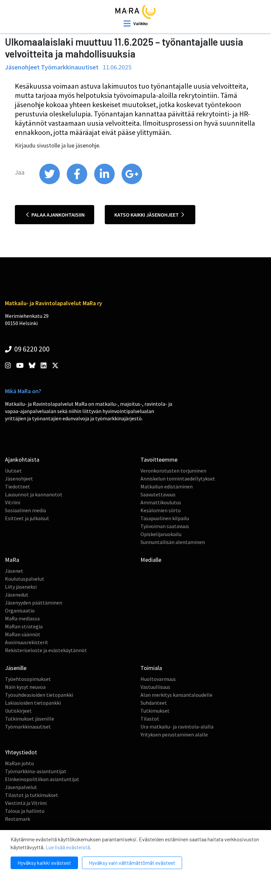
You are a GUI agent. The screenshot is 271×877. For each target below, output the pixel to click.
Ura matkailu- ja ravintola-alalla (176, 726)
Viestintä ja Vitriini (26, 803)
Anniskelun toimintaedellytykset (177, 478)
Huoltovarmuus (158, 679)
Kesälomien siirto (160, 510)
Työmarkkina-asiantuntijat (35, 771)
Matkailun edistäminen (166, 486)
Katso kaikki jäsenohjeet (147, 214)
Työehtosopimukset (28, 679)
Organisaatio (20, 610)
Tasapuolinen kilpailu (164, 518)
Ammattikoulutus (160, 502)
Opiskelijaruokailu (160, 534)
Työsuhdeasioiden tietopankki (39, 694)
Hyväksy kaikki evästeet (44, 862)
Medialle (150, 560)
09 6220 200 (31, 349)
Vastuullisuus (155, 687)
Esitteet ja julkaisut (27, 518)
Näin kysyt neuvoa (25, 687)
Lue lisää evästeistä (68, 847)
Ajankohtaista (22, 459)
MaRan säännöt (22, 634)
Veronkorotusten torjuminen (173, 470)
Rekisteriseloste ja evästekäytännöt (46, 650)
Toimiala (151, 668)
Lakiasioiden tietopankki (33, 702)
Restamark (17, 818)
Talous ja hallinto (25, 811)
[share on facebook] (77, 182)
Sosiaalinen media (25, 510)
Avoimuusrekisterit (26, 642)
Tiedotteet (17, 486)
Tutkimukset (155, 710)
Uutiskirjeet (18, 710)
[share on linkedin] (105, 182)
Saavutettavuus (157, 494)
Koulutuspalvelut (24, 578)
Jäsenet (14, 570)
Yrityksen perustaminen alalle (174, 734)
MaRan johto (19, 763)
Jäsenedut (16, 594)
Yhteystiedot (21, 752)
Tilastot (149, 718)
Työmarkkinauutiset (28, 726)
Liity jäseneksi (21, 586)
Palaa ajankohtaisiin (57, 214)
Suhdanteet (153, 702)
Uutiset (13, 470)
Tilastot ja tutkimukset (31, 795)
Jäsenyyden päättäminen (33, 602)
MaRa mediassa (22, 618)
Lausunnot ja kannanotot (33, 494)
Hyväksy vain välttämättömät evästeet (132, 862)
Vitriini (12, 502)
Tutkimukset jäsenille (29, 718)
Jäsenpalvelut (21, 787)
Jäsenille (15, 668)
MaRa (12, 560)
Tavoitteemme (158, 459)
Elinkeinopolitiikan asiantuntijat (42, 779)
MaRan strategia (24, 626)
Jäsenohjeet (19, 478)
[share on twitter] (50, 182)
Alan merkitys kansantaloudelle (176, 694)
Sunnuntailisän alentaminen (172, 542)
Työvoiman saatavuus (164, 526)
